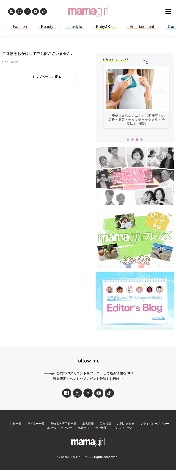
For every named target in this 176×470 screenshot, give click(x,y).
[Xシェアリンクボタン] (77, 393)
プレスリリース (123, 427)
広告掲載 (105, 423)
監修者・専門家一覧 (64, 423)
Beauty (47, 27)
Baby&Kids (106, 27)
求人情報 (88, 423)
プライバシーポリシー (154, 423)
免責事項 (83, 427)
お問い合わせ (125, 423)
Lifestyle (74, 27)
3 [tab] (137, 139)
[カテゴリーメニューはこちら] (168, 11)
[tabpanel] (136, 97)
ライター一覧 (36, 423)
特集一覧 (16, 423)
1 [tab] (127, 139)
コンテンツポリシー (59, 427)
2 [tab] (132, 139)
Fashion (20, 27)
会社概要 (101, 427)
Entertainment (142, 27)
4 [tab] (141, 139)
